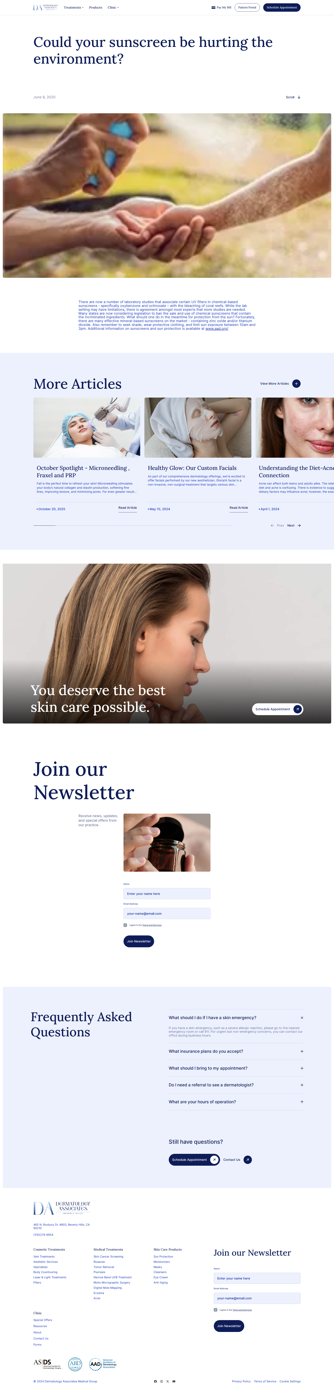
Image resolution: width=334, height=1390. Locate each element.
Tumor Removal (104, 1267)
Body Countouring (45, 1272)
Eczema (99, 1293)
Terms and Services (151, 925)
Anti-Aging (161, 1282)
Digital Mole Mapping (108, 1287)
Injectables (40, 1267)
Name (126, 884)
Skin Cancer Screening (108, 1256)
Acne (97, 1298)
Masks (158, 1267)
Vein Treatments (44, 1256)
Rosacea (99, 1261)
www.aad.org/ (216, 328)
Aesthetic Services (45, 1261)
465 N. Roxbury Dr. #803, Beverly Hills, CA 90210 (61, 1226)
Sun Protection (163, 1256)
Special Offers (42, 1320)
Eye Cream (161, 1277)
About (37, 1332)
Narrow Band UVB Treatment (113, 1277)
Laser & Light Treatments (49, 1277)
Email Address (131, 904)
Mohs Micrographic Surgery (112, 1282)
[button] (277, 525)
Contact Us (40, 1338)
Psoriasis (99, 1272)
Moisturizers (162, 1261)
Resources (40, 1326)
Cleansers (160, 1272)
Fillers (37, 1282)
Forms (37, 1344)
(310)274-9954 (43, 1234)
